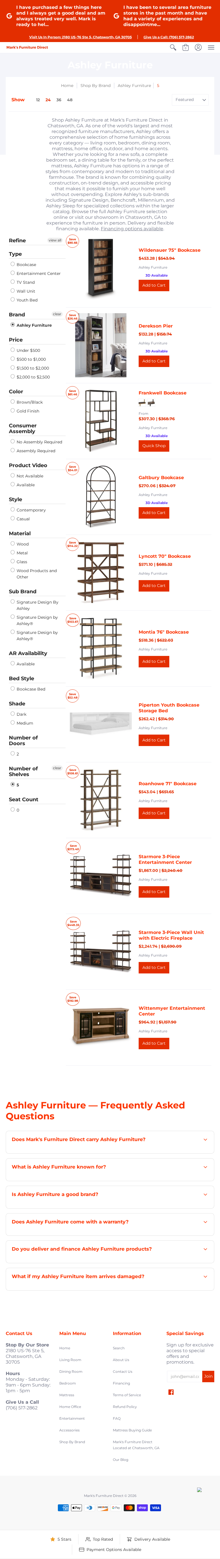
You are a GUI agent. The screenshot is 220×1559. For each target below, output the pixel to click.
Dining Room (70, 1371)
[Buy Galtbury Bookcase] (101, 497)
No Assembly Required (38, 442)
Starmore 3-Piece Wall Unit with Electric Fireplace (171, 935)
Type (15, 254)
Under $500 (27, 350)
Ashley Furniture (134, 85)
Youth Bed (26, 300)
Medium (24, 723)
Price (16, 340)
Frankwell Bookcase (162, 393)
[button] (173, 47)
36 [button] (58, 99)
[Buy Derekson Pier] (101, 345)
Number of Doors (23, 741)
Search (119, 1348)
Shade (17, 704)
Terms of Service (127, 1395)
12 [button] (38, 99)
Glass (21, 561)
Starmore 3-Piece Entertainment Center (165, 859)
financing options (81, 1262)
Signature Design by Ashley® (36, 620)
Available (25, 484)
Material (20, 533)
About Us (121, 1360)
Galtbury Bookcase (161, 477)
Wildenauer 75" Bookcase (170, 250)
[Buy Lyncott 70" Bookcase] (101, 573)
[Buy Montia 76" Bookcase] (101, 648)
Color (16, 391)
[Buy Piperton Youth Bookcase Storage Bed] (101, 724)
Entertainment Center (38, 273)
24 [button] (48, 99)
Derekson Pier (156, 326)
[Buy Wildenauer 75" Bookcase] (101, 269)
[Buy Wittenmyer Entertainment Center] (101, 1027)
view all (55, 240)
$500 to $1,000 (30, 359)
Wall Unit (25, 291)
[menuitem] (173, 47)
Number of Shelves (23, 771)
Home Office (70, 1407)
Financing (121, 1383)
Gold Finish (27, 411)
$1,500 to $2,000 (32, 368)
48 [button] (69, 99)
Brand (17, 315)
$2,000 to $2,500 (32, 377)
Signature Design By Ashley (36, 605)
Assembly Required (35, 450)
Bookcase (25, 264)
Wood (22, 544)
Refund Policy (125, 1407)
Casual (22, 518)
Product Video (28, 465)
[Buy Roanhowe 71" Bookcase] (101, 800)
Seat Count (23, 799)
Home (67, 85)
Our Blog (120, 1459)
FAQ (117, 1418)
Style (15, 499)
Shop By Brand (95, 85)
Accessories (69, 1430)
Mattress (66, 1395)
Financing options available (132, 228)
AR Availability (28, 653)
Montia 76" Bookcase (164, 632)
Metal (21, 553)
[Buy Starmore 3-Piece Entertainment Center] (101, 876)
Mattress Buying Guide (132, 1430)
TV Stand (25, 282)
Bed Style (21, 678)
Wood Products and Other (36, 574)
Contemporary (30, 510)
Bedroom (67, 1383)
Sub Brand (22, 591)
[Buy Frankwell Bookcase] (101, 421)
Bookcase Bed (30, 689)
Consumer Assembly (23, 429)
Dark (20, 714)
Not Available (29, 476)
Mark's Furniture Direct (103, 1495)
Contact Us (122, 1371)
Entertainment (72, 1418)
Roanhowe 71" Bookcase (168, 783)
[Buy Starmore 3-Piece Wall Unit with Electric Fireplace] (101, 952)
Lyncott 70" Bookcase (165, 556)
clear (57, 314)
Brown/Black (29, 402)
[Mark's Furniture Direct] (27, 47)
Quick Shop (154, 445)
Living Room (70, 1360)
